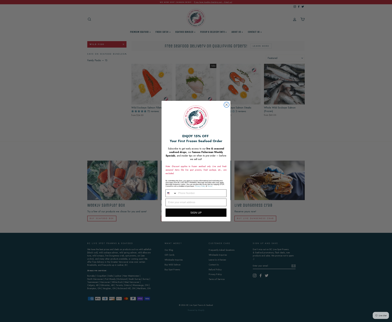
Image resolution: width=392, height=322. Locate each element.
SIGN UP (196, 212)
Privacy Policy (200, 186)
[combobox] (171, 193)
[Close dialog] (226, 104)
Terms (209, 186)
